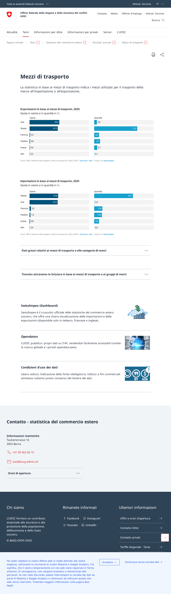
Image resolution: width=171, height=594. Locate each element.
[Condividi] (162, 54)
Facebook (73, 518)
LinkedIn (91, 525)
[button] (12, 32)
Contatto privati (130, 537)
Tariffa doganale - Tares (135, 547)
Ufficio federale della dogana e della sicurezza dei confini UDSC (54, 14)
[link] (85, 315)
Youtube (72, 525)
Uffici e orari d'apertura (135, 518)
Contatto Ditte (129, 528)
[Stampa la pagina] (153, 54)
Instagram (93, 518)
